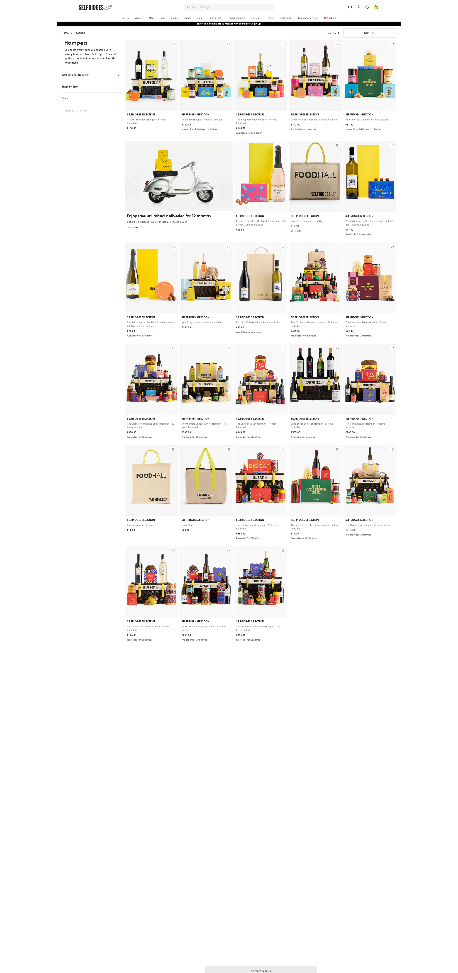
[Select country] (350, 7)
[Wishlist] (367, 7)
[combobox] (231, 7)
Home (65, 33)
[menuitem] (125, 17)
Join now (132, 227)
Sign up (256, 23)
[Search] (188, 7)
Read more (71, 62)
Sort (366, 33)
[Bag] (375, 7)
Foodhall (79, 33)
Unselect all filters (75, 110)
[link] (151, 121)
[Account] (358, 7)
